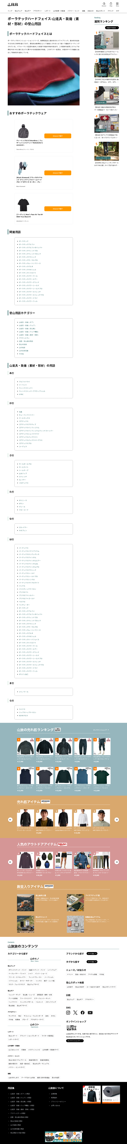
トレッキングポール (26, 1002)
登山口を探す (79, 987)
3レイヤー (22, 480)
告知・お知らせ (80, 974)
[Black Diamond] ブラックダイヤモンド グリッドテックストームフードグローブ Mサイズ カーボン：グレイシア (29, 179)
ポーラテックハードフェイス (29, 639)
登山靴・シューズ (29, 995)
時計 (19, 1016)
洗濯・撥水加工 (25, 1063)
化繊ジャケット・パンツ (37, 970)
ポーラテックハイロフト (27, 273)
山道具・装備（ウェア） (27, 325)
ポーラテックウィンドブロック (30, 254)
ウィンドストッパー (26, 388)
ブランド (111, 11)
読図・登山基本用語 (26, 341)
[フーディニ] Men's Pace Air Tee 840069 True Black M (29, 215)
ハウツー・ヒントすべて (17, 1067)
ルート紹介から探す (93, 987)
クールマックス (24, 418)
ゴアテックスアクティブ (27, 424)
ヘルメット (39, 1002)
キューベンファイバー (27, 415)
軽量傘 (17, 1019)
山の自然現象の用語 (17, 1129)
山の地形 (22, 347)
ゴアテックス (23, 421)
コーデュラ (23, 446)
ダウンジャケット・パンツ (17, 970)
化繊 (20, 412)
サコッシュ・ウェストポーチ (33, 1016)
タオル (53, 1016)
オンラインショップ (100, 730)
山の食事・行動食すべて (50, 1050)
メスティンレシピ (34, 1050)
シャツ (30, 973)
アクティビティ (24, 338)
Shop (111, 6)
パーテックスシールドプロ (28, 576)
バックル (22, 586)
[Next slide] (116, 819)
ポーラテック (23, 241)
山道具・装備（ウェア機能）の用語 (22, 1105)
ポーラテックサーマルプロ (28, 260)
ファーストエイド (26, 998)
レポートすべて (14, 1039)
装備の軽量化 (44, 1060)
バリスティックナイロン (27, 589)
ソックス (39, 981)
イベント (70, 974)
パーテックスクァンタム (27, 557)
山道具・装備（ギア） (27, 322)
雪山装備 (12, 1005)
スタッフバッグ (51, 1002)
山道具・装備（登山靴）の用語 (20, 1101)
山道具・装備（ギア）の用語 (20, 1094)
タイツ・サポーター (26, 981)
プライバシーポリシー (58, 1101)
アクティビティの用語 (17, 1113)
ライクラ (22, 709)
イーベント (23, 385)
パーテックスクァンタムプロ (29, 567)
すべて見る (91, 953)
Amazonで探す (58, 136)
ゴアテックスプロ (25, 443)
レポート (48, 11)
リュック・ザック (14, 995)
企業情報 (54, 1094)
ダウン (21, 503)
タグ (117, 11)
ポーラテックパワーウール (28, 276)
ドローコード (23, 510)
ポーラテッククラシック (27, 257)
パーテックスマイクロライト (29, 583)
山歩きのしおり (14, 1077)
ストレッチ (23, 476)
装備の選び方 (33, 1060)
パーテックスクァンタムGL (28, 564)
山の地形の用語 (15, 1125)
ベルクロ (22, 601)
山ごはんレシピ (14, 1050)
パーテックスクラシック (27, 570)
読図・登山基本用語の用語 (19, 1117)
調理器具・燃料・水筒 (44, 995)
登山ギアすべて (22, 1005)
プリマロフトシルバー (27, 595)
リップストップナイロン (27, 712)
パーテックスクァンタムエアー (30, 560)
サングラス (12, 1016)
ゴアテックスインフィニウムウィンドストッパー (36, 431)
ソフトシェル (13, 981)
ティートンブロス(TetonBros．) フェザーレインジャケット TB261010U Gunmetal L (29, 142)
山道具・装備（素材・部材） (29, 335)
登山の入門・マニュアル (41, 1063)
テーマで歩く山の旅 (28, 1077)
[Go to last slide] (10, 819)
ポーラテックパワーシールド (29, 285)
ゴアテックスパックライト (28, 437)
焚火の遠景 (55, 1077)
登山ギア (28, 11)
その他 (21, 354)
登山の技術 (23, 344)
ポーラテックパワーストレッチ (30, 292)
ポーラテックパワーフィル (28, 301)
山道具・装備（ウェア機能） (29, 332)
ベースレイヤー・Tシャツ (17, 973)
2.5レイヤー (23, 527)
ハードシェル (49, 977)
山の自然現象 (23, 350)
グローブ (25, 1019)
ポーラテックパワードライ (28, 298)
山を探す (70, 987)
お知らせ (91, 11)
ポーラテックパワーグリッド (29, 282)
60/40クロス (23, 715)
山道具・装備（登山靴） (27, 328)
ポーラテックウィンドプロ (28, 251)
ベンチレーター (24, 605)
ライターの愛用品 (47, 1036)
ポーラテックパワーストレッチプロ (31, 295)
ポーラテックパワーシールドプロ (30, 288)
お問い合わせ (55, 1105)
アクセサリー (37, 11)
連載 (83, 11)
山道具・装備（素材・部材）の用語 (22, 1109)
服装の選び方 (13, 1063)
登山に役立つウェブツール (17, 1060)
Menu (117, 6)
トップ (10, 11)
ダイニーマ (23, 500)
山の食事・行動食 (59, 11)
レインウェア (52, 970)
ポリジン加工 (23, 674)
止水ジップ (23, 473)
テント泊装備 (13, 998)
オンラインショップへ (74, 1041)
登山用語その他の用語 (17, 1133)
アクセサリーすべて (37, 1019)
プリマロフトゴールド (27, 598)
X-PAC (21, 394)
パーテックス (23, 548)
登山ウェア (18, 11)
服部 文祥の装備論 (43, 1077)
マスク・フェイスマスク (17, 984)
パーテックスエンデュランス (29, 554)
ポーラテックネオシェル (27, 269)
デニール (22, 507)
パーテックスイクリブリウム (29, 551)
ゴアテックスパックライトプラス (30, 440)
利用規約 (54, 1097)
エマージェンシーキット (42, 998)
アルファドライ (24, 381)
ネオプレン (23, 530)
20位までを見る (111, 28)
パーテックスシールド (27, 573)
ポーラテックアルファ (27, 244)
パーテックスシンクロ (27, 579)
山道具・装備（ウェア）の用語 (20, 1097)
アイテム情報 (92, 974)
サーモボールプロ (25, 464)
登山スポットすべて (109, 987)
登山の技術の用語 (16, 1121)
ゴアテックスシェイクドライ (29, 434)
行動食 (23, 1050)
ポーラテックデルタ (26, 266)
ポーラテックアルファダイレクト (30, 247)
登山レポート (13, 1036)
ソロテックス (23, 483)
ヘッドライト (13, 1002)
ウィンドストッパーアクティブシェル (32, 391)
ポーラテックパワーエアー (28, 279)
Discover (104, 6)
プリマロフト (23, 592)
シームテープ (23, 470)
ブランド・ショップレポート (29, 1036)
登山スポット (100, 11)
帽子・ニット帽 (49, 981)
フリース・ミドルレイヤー (17, 977)
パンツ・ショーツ (41, 973)
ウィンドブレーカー (35, 977)
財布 (47, 1016)
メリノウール (23, 692)
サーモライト (23, 467)
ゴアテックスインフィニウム (29, 427)
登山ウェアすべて (33, 984)
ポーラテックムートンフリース (30, 263)
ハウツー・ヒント (73, 11)
